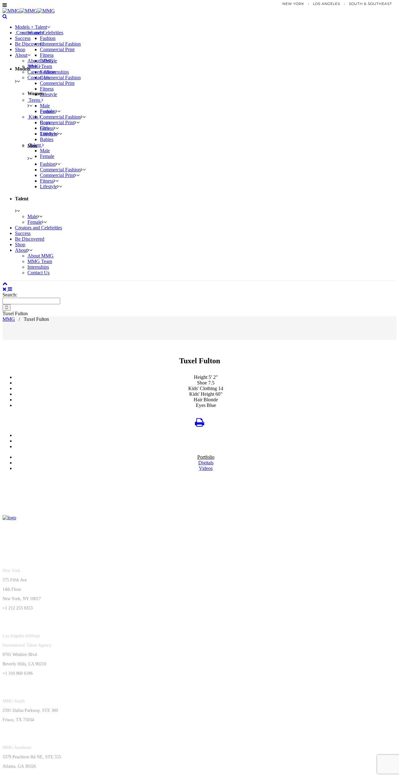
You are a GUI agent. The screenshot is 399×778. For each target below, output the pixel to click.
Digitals (206, 462)
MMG (8, 319)
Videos (206, 468)
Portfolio (205, 457)
